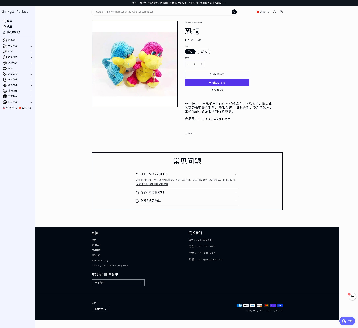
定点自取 (96, 250)
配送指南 (96, 245)
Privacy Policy (100, 260)
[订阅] (141, 282)
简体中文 (99, 309)
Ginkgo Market (259, 311)
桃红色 (204, 51)
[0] (352, 297)
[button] (17, 40)
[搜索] (234, 11)
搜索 (94, 240)
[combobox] (164, 12)
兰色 (190, 51)
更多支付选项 (217, 90)
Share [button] (191, 133)
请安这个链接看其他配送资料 (152, 184)
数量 (187, 58)
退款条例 (96, 255)
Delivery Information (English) (110, 265)
